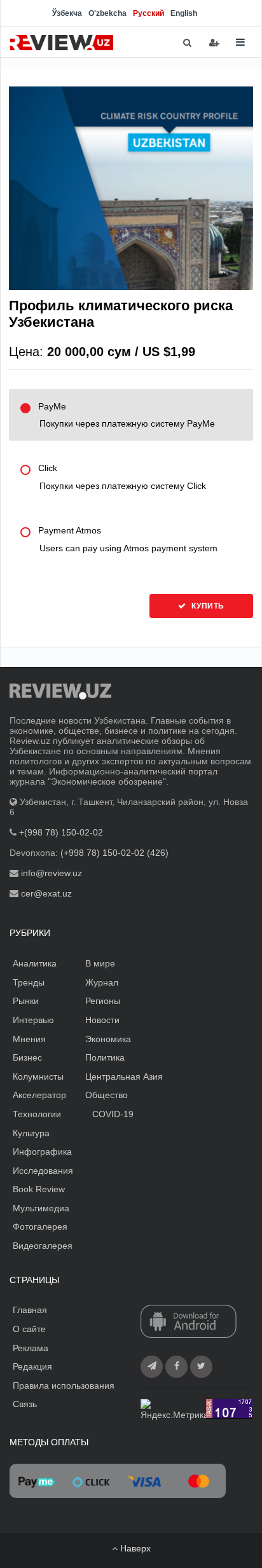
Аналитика (35, 963)
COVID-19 (113, 1114)
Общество (106, 1095)
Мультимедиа (41, 1208)
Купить (207, 606)
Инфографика (42, 1151)
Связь (25, 1404)
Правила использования (63, 1385)
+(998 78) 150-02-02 (61, 832)
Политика (105, 1057)
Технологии (37, 1114)
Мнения (29, 1039)
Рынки (26, 1001)
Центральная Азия (124, 1076)
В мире (100, 963)
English (183, 13)
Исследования (43, 1171)
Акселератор (39, 1095)
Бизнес (27, 1057)
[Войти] (214, 43)
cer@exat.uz (46, 893)
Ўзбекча (67, 13)
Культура (31, 1133)
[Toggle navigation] (240, 42)
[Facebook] (176, 1367)
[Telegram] (152, 1367)
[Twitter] (201, 1367)
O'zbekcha (107, 13)
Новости (102, 1020)
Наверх (134, 1548)
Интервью (33, 1020)
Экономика (108, 1039)
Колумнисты (38, 1076)
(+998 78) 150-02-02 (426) (114, 853)
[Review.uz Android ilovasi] (189, 1322)
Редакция (32, 1366)
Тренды (29, 982)
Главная (30, 1310)
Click (122, 477)
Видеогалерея (42, 1246)
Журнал (101, 982)
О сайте (29, 1329)
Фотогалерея (40, 1226)
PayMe (126, 415)
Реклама (30, 1348)
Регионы (102, 1001)
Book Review (39, 1189)
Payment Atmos (127, 539)
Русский (148, 13)
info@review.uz (51, 873)
